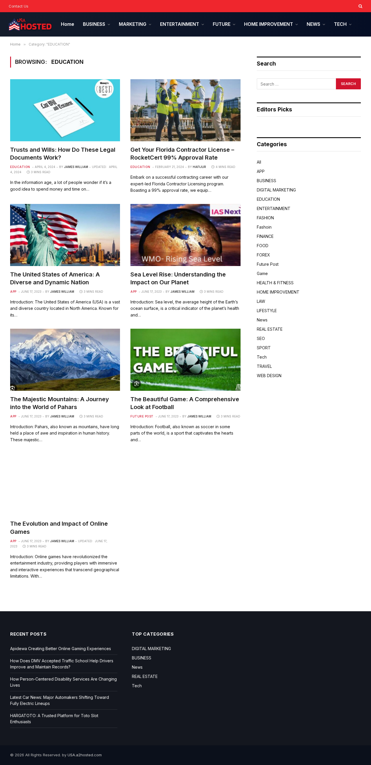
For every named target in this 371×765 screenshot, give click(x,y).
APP (13, 291)
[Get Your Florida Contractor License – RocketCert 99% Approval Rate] (185, 110)
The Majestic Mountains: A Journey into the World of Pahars (59, 403)
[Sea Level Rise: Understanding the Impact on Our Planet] (185, 235)
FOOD (262, 245)
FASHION (265, 217)
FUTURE (221, 24)
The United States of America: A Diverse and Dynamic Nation (55, 278)
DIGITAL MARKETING (276, 189)
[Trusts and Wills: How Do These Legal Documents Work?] (65, 110)
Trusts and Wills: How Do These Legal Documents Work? (62, 153)
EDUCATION (20, 167)
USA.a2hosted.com (85, 755)
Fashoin (264, 227)
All (259, 162)
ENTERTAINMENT (179, 24)
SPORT (264, 347)
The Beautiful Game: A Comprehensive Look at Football (184, 403)
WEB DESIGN (269, 375)
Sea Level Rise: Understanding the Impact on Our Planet (178, 278)
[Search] (359, 6)
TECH (340, 24)
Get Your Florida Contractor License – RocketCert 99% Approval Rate (182, 153)
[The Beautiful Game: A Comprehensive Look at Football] (185, 359)
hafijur (199, 167)
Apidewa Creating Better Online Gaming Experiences (60, 648)
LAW (261, 301)
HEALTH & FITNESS (275, 282)
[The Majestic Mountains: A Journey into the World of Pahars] (65, 359)
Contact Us (18, 6)
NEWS (313, 24)
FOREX (263, 254)
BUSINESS (94, 24)
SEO (261, 338)
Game (262, 273)
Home (67, 24)
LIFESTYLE (267, 310)
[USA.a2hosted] (30, 24)
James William (76, 167)
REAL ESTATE (270, 329)
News (262, 319)
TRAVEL (264, 366)
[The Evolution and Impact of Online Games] (65, 484)
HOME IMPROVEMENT (268, 24)
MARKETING (132, 24)
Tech (262, 357)
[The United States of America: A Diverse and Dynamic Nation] (65, 235)
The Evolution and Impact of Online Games (59, 527)
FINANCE (265, 236)
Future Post (142, 416)
